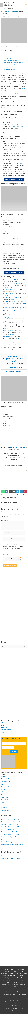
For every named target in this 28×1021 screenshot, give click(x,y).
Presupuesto (4, 807)
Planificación (4, 776)
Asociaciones (5, 810)
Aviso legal (7, 1008)
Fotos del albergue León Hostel (11, 60)
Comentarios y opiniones (9, 69)
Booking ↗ (12, 287)
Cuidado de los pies (6, 789)
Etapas (3, 725)
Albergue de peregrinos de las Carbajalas (12, 279)
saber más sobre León (17, 447)
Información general (6, 722)
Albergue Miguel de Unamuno (9, 317)
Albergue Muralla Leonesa (9, 321)
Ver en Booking (6, 161)
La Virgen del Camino (12, 371)
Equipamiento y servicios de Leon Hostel (13, 62)
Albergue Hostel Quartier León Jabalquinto (12, 307)
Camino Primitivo (19, 975)
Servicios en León (8, 67)
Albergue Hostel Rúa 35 (8, 313)
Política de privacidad (18, 1008)
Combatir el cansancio (7, 799)
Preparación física (6, 779)
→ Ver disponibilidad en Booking (14, 179)
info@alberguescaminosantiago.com (10, 467)
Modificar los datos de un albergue (10, 858)
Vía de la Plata (16, 978)
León (4, 81)
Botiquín (3, 794)
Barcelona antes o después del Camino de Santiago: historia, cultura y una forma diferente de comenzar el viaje (13, 822)
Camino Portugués (18, 971)
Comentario (5, 520)
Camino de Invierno (14, 980)
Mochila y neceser (6, 781)
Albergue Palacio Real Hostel (9, 325)
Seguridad (4, 802)
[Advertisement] (14, 436)
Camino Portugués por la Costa (10, 973)
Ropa (2, 784)
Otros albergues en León (9, 64)
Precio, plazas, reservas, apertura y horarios (14, 58)
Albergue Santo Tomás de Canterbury (11, 330)
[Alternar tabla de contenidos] (2, 53)
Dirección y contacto (9, 55)
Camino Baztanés (17, 982)
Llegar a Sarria (5, 732)
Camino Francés (14, 11)
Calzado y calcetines (7, 786)
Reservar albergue (6, 729)
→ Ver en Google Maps (18, 126)
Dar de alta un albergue (7, 855)
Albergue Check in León (8, 293)
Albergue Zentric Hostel (8, 336)
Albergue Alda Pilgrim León (9, 289)
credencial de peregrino (17, 163)
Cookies (14, 1010)
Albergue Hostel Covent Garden (10, 301)
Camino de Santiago (9, 3)
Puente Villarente (16, 367)
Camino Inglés (7, 978)
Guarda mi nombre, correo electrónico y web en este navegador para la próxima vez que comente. (13, 546)
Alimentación (4, 797)
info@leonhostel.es (10, 122)
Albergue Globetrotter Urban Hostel (11, 297)
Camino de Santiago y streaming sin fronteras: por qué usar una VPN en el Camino (12, 844)
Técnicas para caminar (7, 792)
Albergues (4, 727)
